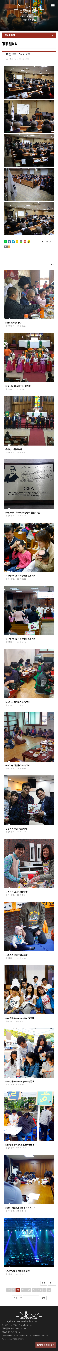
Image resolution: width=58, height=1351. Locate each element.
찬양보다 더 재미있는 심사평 (18, 386)
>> (49, 1290)
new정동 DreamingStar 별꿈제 (19, 1018)
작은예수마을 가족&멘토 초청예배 (20, 576)
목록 (52, 265)
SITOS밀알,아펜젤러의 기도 (17, 1271)
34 (34, 1290)
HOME (22, 16)
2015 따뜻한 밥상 (13, 323)
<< (9, 1290)
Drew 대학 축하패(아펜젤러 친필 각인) (22, 512)
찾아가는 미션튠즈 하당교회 (17, 702)
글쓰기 (51, 1283)
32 (23, 1290)
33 (29, 1290)
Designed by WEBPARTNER (13, 1339)
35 (39, 1290)
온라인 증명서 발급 (30, 20)
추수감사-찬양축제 (13, 449)
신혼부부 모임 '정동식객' (16, 828)
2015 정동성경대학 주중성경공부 (20, 1208)
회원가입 (36, 16)
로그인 (29, 16)
